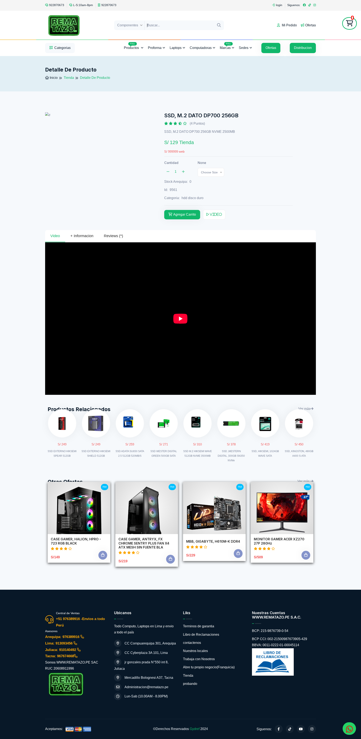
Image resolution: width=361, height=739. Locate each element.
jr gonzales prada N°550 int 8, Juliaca (141, 665)
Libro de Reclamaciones (201, 634)
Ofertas (310, 25)
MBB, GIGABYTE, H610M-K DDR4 (213, 541)
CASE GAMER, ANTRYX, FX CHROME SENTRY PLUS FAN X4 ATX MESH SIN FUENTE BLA (143, 543)
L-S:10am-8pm (83, 5)
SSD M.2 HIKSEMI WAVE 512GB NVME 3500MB (197, 453)
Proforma (154, 48)
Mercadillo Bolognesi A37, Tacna (149, 677)
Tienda (188, 675)
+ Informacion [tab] (81, 236)
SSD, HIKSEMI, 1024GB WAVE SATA (265, 453)
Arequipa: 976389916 (62, 637)
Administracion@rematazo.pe (146, 687)
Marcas (225, 46)
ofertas (271, 48)
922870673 (56, 5)
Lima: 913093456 (59, 643)
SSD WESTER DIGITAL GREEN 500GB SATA (163, 453)
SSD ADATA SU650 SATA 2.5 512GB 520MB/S (130, 453)
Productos (132, 46)
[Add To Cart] (102, 555)
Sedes (243, 48)
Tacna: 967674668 (59, 656)
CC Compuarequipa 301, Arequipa (150, 643)
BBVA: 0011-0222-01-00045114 (275, 645)
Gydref (195, 729)
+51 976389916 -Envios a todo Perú (80, 622)
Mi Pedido (289, 25)
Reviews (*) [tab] (113, 236)
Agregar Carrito (184, 214)
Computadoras (201, 48)
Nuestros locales (195, 651)
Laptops (176, 48)
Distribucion (303, 48)
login (279, 5)
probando (190, 683)
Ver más (304, 408)
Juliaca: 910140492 (61, 650)
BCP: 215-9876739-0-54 (270, 631)
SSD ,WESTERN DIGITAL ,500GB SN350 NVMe (231, 456)
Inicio (53, 77)
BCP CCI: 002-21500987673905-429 (279, 639)
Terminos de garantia (198, 626)
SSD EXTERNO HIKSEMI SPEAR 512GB (62, 453)
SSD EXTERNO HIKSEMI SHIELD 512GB (95, 453)
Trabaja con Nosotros (199, 659)
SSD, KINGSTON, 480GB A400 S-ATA (299, 453)
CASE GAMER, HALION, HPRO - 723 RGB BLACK (76, 541)
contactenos (192, 642)
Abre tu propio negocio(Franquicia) (209, 667)
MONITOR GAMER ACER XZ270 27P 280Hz (279, 541)
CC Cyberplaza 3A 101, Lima (146, 653)
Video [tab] (55, 236)
